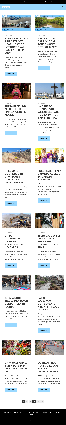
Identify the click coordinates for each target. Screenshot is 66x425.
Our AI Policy (49, 412)
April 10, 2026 (8, 360)
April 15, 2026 (8, 295)
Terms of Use (7, 412)
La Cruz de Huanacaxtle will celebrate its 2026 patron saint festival (48, 112)
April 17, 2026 (41, 233)
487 (39, 401)
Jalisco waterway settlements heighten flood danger (48, 304)
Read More (10, 73)
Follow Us (52, 1)
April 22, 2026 (41, 103)
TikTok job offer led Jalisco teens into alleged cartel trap (49, 241)
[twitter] (17, 2)
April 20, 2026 (8, 168)
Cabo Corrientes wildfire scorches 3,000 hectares (15, 241)
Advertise (58, 1)
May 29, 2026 (8, 103)
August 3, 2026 (41, 35)
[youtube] (20, 2)
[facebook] (30, 421)
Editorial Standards (35, 412)
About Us (59, 412)
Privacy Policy (20, 412)
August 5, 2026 (8, 35)
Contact (33, 414)
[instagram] (24, 2)
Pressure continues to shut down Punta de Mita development (14, 177)
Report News (46, 1)
